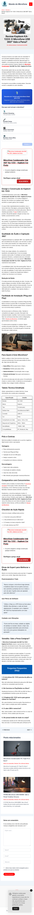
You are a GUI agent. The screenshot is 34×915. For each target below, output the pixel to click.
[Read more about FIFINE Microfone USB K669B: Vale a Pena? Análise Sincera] (16, 784)
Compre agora (24, 181)
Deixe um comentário (8, 763)
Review (16, 763)
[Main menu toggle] (30, 4)
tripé (15, 212)
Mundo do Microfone (18, 4)
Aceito (15, 908)
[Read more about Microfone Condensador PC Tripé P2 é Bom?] (16, 748)
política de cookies (17, 905)
